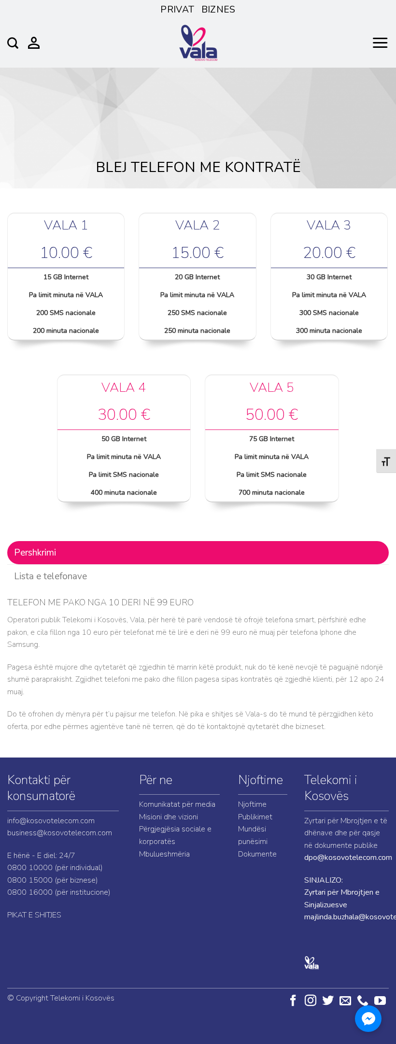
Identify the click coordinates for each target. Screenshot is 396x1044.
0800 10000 (30, 867)
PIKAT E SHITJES (34, 915)
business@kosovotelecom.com (59, 833)
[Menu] (380, 43)
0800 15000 (30, 880)
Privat (177, 9)
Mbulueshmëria (164, 854)
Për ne (155, 780)
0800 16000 (30, 892)
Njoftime (260, 780)
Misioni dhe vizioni (168, 817)
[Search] (12, 43)
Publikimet (255, 817)
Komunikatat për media (177, 804)
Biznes (218, 9)
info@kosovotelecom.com (51, 820)
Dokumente (257, 854)
